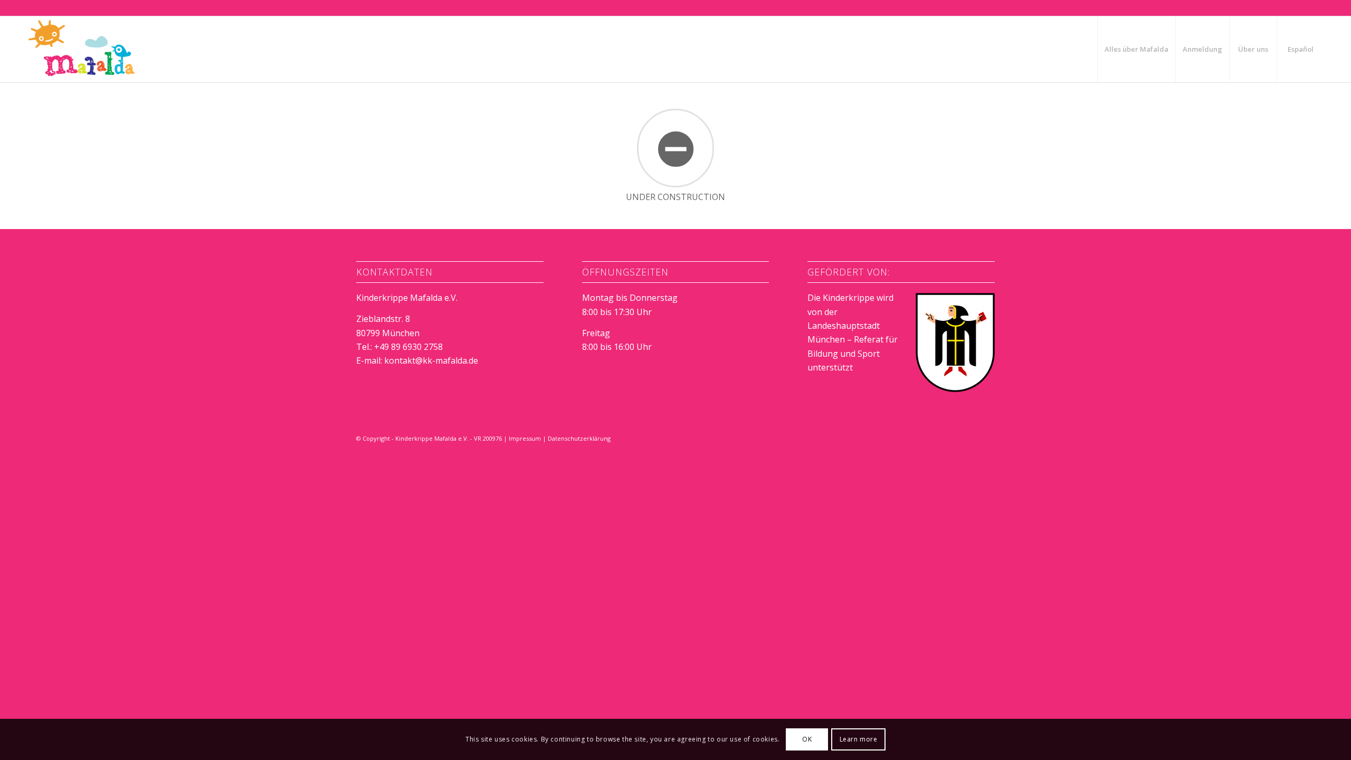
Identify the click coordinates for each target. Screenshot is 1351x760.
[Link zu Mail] (987, 437)
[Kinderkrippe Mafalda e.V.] (82, 49)
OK (807, 739)
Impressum (525, 438)
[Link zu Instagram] (971, 437)
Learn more (859, 739)
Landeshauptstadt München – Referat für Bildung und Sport (852, 339)
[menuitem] (1136, 49)
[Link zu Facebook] (955, 437)
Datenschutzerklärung (579, 438)
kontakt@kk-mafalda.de (431, 360)
